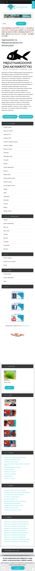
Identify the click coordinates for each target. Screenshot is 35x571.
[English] (2, 28)
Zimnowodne (7, 245)
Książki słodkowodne (9, 277)
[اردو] (21, 32)
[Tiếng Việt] (20, 30)
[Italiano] (23, 28)
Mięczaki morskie (8, 149)
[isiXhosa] (6, 36)
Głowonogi (6, 152)
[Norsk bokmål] (27, 28)
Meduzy (5, 207)
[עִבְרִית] (8, 30)
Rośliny (5, 265)
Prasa (5, 281)
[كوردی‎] (27, 33)
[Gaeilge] (5, 32)
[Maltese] (27, 30)
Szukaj (22, 23)
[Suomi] (15, 28)
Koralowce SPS (7, 138)
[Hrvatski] (9, 28)
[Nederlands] (14, 28)
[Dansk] (12, 28)
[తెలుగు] (11, 33)
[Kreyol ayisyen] (20, 32)
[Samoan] (33, 33)
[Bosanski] (24, 32)
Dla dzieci (6, 249)
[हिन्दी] (21, 28)
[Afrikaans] (33, 30)
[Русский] (33, 28)
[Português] (30, 28)
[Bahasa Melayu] (2, 32)
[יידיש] (12, 32)
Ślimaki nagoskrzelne (9, 167)
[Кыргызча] (28, 33)
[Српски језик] (14, 30)
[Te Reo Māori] (6, 33)
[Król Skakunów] (17, 16)
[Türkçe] (30, 30)
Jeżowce (6, 203)
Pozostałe (6, 160)
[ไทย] (28, 30)
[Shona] (4, 36)
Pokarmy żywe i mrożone (10, 261)
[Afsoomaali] (9, 33)
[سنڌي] (5, 36)
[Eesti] (23, 30)
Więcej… (9, 387)
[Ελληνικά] (20, 28)
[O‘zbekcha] (23, 33)
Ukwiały (5, 189)
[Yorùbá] (12, 33)
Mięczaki (6, 238)
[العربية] (4, 28)
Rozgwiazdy (6, 196)
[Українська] (18, 30)
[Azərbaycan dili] (15, 32)
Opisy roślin (6, 230)
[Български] (5, 28)
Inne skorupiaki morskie (9, 185)
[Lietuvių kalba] (12, 30)
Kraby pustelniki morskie (9, 178)
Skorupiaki (6, 241)
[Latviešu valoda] (11, 30)
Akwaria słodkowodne (9, 223)
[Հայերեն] (14, 32)
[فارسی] (31, 30)
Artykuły (5, 219)
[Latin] (5, 33)
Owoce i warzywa (8, 258)
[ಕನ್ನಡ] (33, 32)
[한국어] (26, 28)
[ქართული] (18, 32)
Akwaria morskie (7, 211)
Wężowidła (6, 200)
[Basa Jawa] (31, 32)
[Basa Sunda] (20, 33)
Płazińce (6, 171)
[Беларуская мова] (8, 32)
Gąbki (5, 192)
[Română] (31, 28)
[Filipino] (6, 30)
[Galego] (24, 30)
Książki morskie (7, 274)
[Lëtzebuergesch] (30, 33)
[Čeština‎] (11, 28)
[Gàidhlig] (2, 36)
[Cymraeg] (6, 32)
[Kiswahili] (4, 32)
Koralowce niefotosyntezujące (11, 141)
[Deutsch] (18, 28)
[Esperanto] (27, 32)
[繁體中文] (8, 28)
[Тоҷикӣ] (21, 33)
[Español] (2, 30)
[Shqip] (21, 30)
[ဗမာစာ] (14, 33)
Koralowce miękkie (8, 145)
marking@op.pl (25, 325)
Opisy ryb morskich (8, 130)
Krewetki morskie (8, 181)
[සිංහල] (18, 33)
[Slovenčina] (15, 30)
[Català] (5, 30)
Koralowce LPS (7, 134)
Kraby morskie (7, 174)
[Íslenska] (9, 32)
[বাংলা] (23, 32)
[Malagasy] (15, 33)
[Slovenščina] (17, 30)
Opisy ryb (6, 227)
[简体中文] (6, 28)
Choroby (5, 234)
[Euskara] (17, 32)
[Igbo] (30, 32)
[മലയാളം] (17, 33)
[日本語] (24, 28)
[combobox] (8, 23)
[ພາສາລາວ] (4, 33)
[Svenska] (4, 30)
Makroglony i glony (8, 156)
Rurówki (5, 163)
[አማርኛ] (24, 33)
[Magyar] (26, 30)
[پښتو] (31, 33)
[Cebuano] (26, 32)
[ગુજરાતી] (28, 32)
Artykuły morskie (8, 127)
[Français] (17, 28)
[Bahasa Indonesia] (9, 30)
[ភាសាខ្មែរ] (2, 33)
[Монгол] (8, 33)
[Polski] (28, 28)
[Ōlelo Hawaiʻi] (26, 33)
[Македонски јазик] (11, 32)
